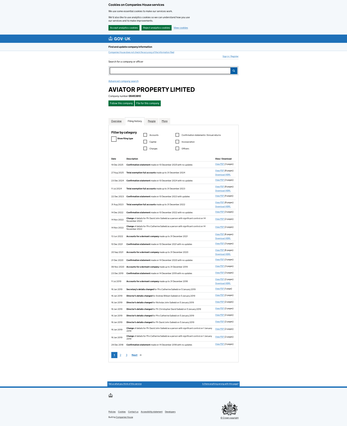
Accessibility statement (152, 411)
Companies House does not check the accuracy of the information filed (141, 52)
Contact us (133, 411)
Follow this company (121, 103)
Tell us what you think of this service (125, 383)
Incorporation (188, 142)
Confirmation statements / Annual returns (201, 135)
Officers (185, 148)
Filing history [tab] (135, 121)
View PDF (219, 164)
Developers (170, 411)
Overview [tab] (116, 121)
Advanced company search (123, 81)
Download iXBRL (223, 174)
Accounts (154, 135)
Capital (153, 142)
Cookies (122, 411)
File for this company (147, 103)
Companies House (124, 417)
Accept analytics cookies (124, 27)
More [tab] (165, 121)
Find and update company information (130, 46)
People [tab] (152, 121)
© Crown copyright (230, 418)
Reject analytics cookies (156, 27)
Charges (153, 148)
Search (234, 70)
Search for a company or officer (125, 61)
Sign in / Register (231, 56)
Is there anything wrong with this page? (220, 383)
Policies (112, 411)
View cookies (181, 27)
